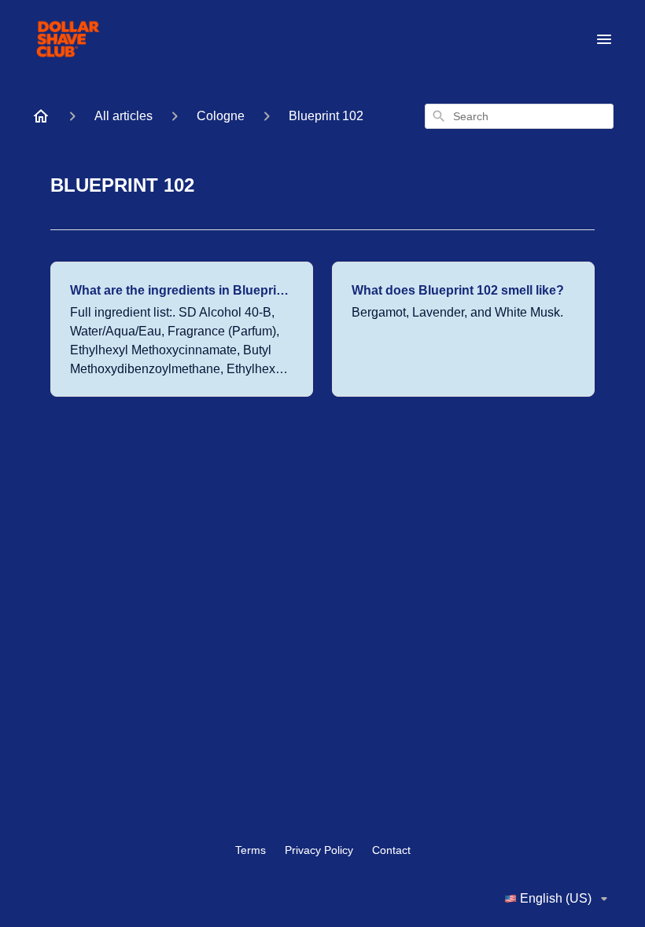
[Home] (40, 116)
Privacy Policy (319, 850)
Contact (391, 850)
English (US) (556, 898)
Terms (250, 850)
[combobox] (519, 116)
